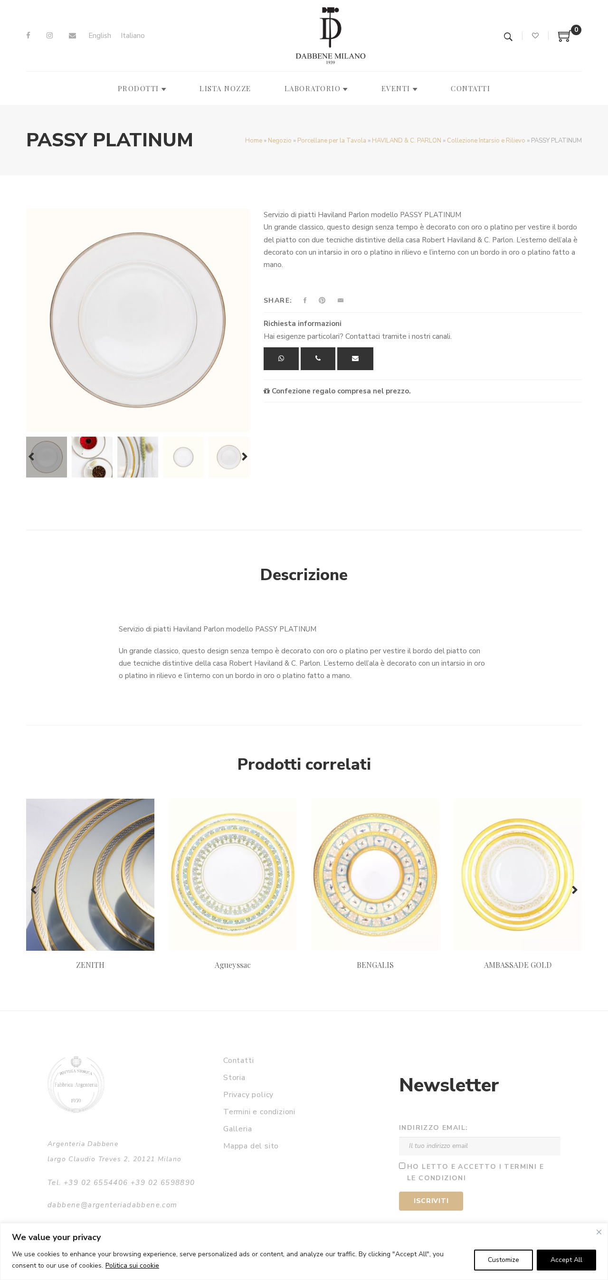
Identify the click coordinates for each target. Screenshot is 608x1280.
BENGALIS (375, 965)
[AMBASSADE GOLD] (518, 875)
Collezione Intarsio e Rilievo (486, 140)
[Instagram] (50, 35)
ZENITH (90, 965)
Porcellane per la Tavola (331, 140)
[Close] (599, 1232)
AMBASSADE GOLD (517, 965)
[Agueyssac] (233, 875)
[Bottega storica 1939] (76, 1084)
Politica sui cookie (132, 1265)
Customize (503, 1259)
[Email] (72, 35)
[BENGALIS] (375, 875)
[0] (565, 39)
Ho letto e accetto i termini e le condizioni (475, 1172)
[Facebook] (28, 35)
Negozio (280, 140)
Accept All (566, 1259)
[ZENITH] (90, 875)
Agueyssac (232, 965)
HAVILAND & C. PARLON (406, 140)
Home (253, 140)
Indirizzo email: (433, 1127)
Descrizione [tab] (304, 575)
